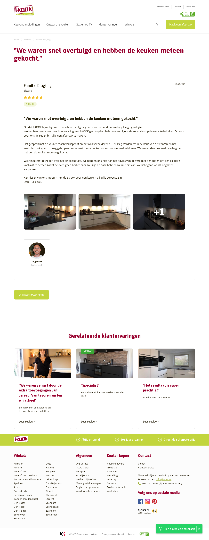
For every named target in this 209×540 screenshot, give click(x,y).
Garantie (111, 483)
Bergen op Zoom (23, 495)
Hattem (50, 467)
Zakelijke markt (84, 475)
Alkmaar (18, 463)
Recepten (81, 471)
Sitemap (131, 534)
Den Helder (20, 510)
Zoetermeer (52, 514)
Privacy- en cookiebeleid (113, 534)
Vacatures (190, 6)
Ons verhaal (82, 463)
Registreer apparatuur (88, 487)
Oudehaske (52, 487)
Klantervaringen (108, 24)
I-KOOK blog (82, 467)
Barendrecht (21, 491)
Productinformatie (117, 487)
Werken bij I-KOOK (86, 479)
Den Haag (19, 506)
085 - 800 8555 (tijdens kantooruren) (162, 483)
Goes (48, 463)
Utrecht (50, 498)
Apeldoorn (19, 483)
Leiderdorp (52, 479)
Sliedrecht (51, 495)
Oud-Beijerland (54, 483)
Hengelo (50, 471)
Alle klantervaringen (31, 295)
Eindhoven (19, 514)
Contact (177, 6)
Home (16, 39)
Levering (111, 479)
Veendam (51, 502)
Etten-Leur (19, 518)
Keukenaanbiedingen (27, 24)
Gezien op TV (84, 24)
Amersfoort (20, 471)
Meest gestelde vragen (88, 483)
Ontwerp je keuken (57, 24)
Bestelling (112, 475)
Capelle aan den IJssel (26, 498)
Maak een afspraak (180, 24)
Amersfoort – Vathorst (26, 475)
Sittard (30, 104)
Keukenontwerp (115, 463)
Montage (112, 471)
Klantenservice (162, 6)
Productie (112, 467)
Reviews (27, 39)
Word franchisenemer (88, 491)
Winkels (129, 24)
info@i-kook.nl (163, 479)
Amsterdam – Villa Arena (27, 479)
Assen (17, 487)
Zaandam (51, 510)
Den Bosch (19, 502)
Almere (18, 467)
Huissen (50, 475)
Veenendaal (52, 506)
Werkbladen (113, 491)
